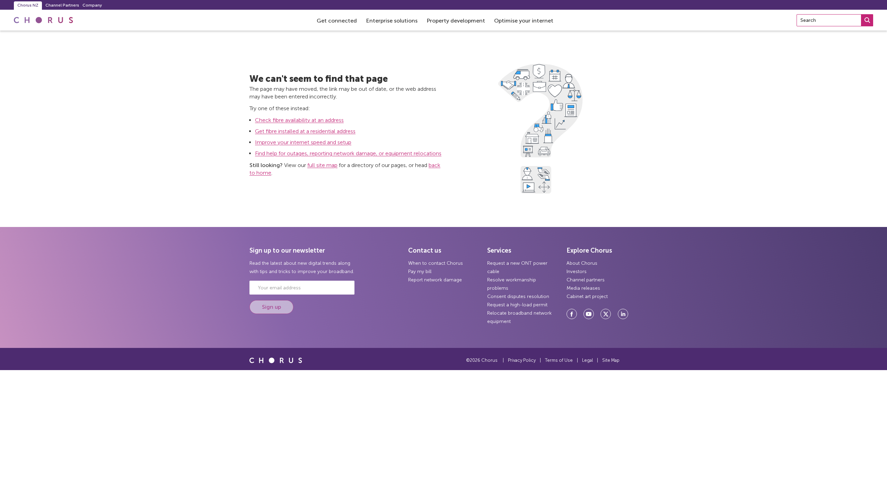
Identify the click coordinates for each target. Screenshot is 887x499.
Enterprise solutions (392, 20)
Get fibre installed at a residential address (305, 131)
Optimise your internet (523, 20)
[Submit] (867, 20)
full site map (322, 165)
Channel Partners (62, 5)
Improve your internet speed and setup (303, 142)
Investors (577, 271)
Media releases (583, 288)
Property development (456, 20)
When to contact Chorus (435, 263)
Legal (587, 360)
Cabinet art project (587, 296)
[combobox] (835, 20)
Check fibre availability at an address (299, 120)
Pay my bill (419, 271)
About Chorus (582, 263)
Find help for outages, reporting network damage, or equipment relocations (348, 153)
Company (92, 5)
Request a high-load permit (517, 305)
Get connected (337, 20)
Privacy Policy (522, 360)
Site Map (611, 360)
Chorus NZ (27, 5)
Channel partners (586, 280)
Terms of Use (559, 360)
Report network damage (435, 280)
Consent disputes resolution (518, 296)
